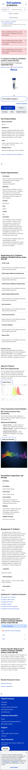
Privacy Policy (6, 761)
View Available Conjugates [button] (10, 99)
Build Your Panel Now (8, 439)
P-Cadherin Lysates (6, 604)
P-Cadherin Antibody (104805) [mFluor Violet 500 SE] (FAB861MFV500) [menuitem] (13, 25)
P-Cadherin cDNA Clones (8, 599)
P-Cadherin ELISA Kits (7, 602)
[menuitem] (2, 21)
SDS (3, 639)
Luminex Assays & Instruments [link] (9, 707)
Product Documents (17, 67)
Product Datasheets (7, 626)
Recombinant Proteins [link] (7, 709)
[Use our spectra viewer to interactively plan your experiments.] (14, 392)
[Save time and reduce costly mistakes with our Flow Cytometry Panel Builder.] (14, 454)
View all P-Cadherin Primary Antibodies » (12, 154)
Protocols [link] (3, 736)
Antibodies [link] (4, 702)
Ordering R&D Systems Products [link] (10, 733)
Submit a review (5, 67)
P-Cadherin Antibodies (7, 23)
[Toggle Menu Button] (3, 4)
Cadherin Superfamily (7, 686)
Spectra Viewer (6, 382)
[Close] (25, 32)
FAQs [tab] (12, 112)
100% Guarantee (22, 103)
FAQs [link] (2, 731)
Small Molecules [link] (5, 712)
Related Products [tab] (21, 112)
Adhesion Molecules (6, 683)
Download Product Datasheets (12, 630)
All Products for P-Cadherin (8, 597)
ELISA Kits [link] (4, 704)
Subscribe (5, 748)
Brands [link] (3, 719)
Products (7, 21)
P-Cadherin (13, 21)
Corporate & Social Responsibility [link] (10, 721)
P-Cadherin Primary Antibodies (9, 606)
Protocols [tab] (4, 112)
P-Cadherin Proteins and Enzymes (10, 608)
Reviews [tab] (21, 107)
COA (3, 635)
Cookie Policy (15, 761)
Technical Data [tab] (8, 107)
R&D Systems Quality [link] (6, 724)
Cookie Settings (14, 767)
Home (2, 21)
